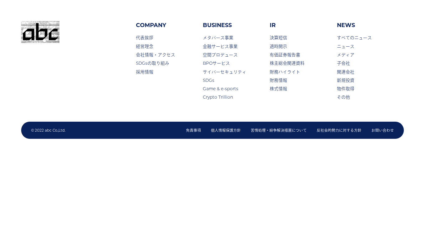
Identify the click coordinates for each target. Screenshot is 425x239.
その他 (343, 97)
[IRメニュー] (276, 13)
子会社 (343, 63)
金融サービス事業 (220, 46)
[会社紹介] (192, 13)
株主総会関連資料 (287, 63)
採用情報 (144, 72)
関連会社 (345, 72)
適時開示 (278, 46)
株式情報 (278, 88)
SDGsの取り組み (152, 63)
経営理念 (144, 46)
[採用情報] (344, 11)
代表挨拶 (144, 37)
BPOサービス (216, 63)
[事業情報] (235, 13)
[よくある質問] (383, 11)
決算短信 (278, 37)
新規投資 (345, 80)
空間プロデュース (220, 55)
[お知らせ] (310, 11)
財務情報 (278, 80)
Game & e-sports (220, 88)
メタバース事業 (218, 37)
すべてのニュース (354, 37)
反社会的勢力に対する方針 (339, 130)
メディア (345, 55)
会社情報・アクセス (155, 55)
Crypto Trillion (218, 97)
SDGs (208, 80)
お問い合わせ (382, 130)
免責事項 (193, 130)
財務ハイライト (285, 72)
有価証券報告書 (285, 55)
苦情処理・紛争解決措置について (279, 130)
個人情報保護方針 (226, 130)
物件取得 (345, 88)
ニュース (345, 46)
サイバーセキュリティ (224, 72)
